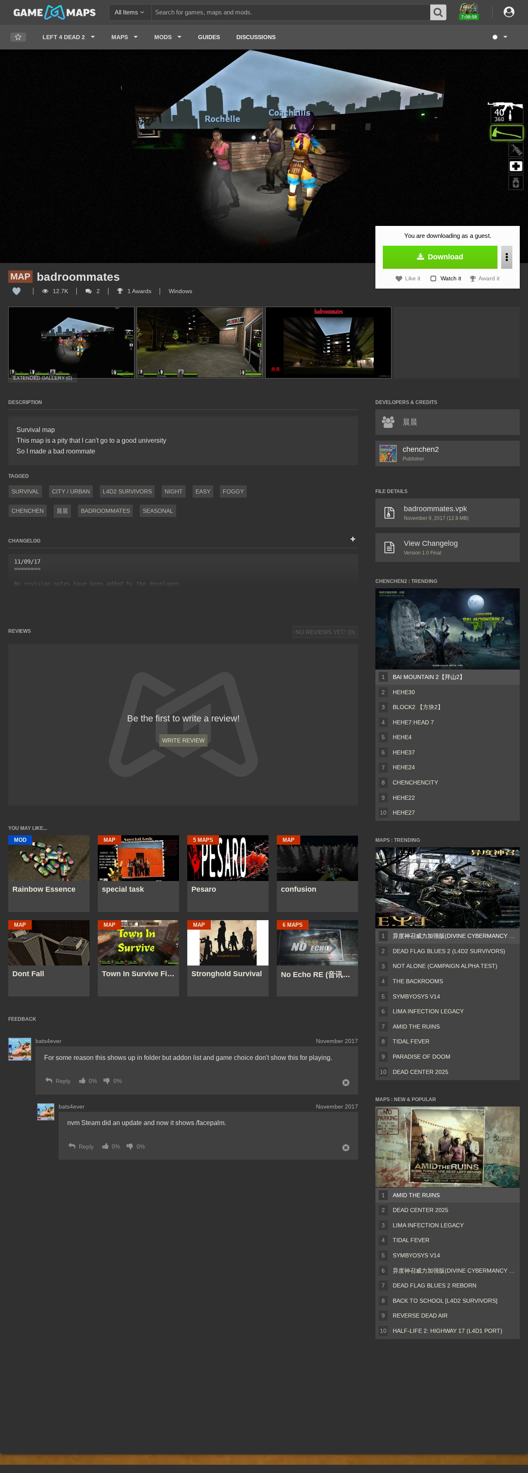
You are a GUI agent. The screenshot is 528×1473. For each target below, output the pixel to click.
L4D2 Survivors (127, 491)
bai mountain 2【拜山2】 (429, 677)
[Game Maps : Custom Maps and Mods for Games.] (55, 12)
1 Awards (138, 291)
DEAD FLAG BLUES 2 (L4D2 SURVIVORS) (449, 951)
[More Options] (506, 257)
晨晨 (62, 510)
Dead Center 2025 (420, 1072)
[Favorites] (18, 37)
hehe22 (404, 797)
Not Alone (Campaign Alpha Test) (445, 966)
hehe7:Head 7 (413, 722)
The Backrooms (418, 981)
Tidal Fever (411, 1041)
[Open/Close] (353, 539)
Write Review (183, 740)
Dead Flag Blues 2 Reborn (434, 1285)
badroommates (105, 510)
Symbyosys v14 (416, 996)
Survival (25, 491)
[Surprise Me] (499, 37)
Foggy (233, 491)
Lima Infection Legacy (428, 1011)
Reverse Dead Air (420, 1315)
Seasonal (158, 510)
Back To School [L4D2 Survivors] (445, 1300)
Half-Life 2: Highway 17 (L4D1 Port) (447, 1330)
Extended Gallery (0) (42, 378)
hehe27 (404, 812)
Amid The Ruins (416, 1026)
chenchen (28, 510)
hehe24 (404, 767)
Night (174, 491)
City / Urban (71, 491)
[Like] (16, 291)
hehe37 (404, 752)
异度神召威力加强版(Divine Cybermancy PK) (454, 936)
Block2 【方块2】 (418, 707)
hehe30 (404, 692)
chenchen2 (421, 449)
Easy (203, 491)
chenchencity (415, 782)
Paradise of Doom (421, 1056)
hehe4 (402, 737)
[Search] (438, 12)
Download (444, 257)
